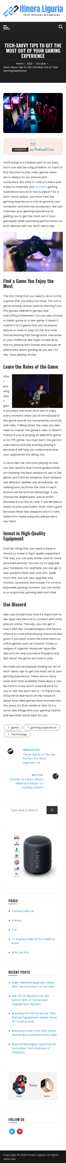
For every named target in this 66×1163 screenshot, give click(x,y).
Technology (19, 734)
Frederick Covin (44, 149)
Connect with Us (23, 911)
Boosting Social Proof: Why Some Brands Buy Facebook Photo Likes (34, 1033)
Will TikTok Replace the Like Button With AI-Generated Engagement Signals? (30, 1000)
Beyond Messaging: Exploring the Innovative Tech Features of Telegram (34, 1048)
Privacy (17, 920)
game (15, 727)
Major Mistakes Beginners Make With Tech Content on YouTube (33, 985)
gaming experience (43, 727)
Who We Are (20, 952)
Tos (14, 930)
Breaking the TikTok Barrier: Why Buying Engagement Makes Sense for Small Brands (34, 1017)
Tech (33, 143)
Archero (41, 187)
